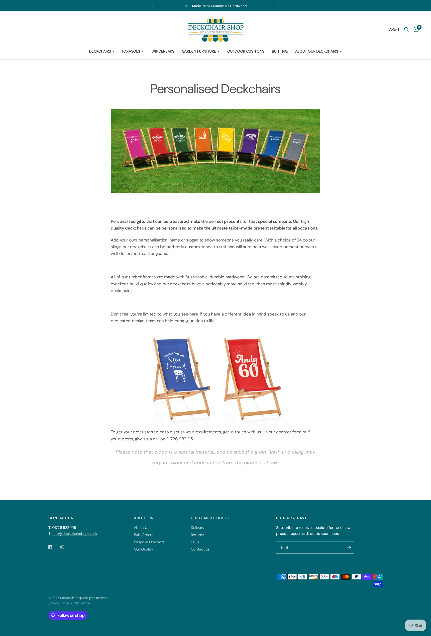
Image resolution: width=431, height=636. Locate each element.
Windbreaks (162, 51)
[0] (415, 29)
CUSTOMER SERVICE (210, 518)
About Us (141, 527)
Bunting (280, 51)
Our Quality (143, 549)
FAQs (195, 542)
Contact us (200, 549)
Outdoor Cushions (245, 51)
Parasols (131, 51)
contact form (288, 432)
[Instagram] (65, 547)
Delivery (197, 527)
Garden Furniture (199, 51)
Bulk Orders (144, 534)
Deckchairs (100, 51)
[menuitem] (101, 51)
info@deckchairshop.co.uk (74, 533)
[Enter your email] (349, 548)
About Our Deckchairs (316, 51)
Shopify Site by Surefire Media (69, 603)
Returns (197, 534)
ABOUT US (143, 518)
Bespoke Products (149, 542)
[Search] (406, 29)
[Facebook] (53, 547)
